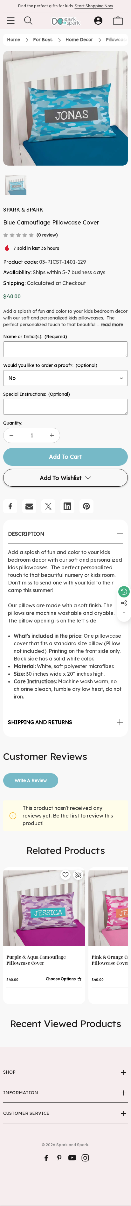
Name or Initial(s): (35, 336)
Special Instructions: (36, 394)
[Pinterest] (86, 506)
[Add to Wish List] (65, 875)
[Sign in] (98, 21)
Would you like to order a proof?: (50, 365)
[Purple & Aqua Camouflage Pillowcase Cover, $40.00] (44, 908)
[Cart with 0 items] (118, 21)
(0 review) (47, 235)
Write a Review (31, 780)
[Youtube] (72, 1158)
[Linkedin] (67, 506)
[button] (15, 185)
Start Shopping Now (94, 5)
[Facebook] (10, 506)
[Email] (29, 506)
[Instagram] (85, 1158)
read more (112, 324)
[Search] (28, 21)
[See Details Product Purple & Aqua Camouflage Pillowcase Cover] (78, 875)
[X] (48, 506)
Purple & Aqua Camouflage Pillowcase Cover (36, 960)
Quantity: (12, 423)
